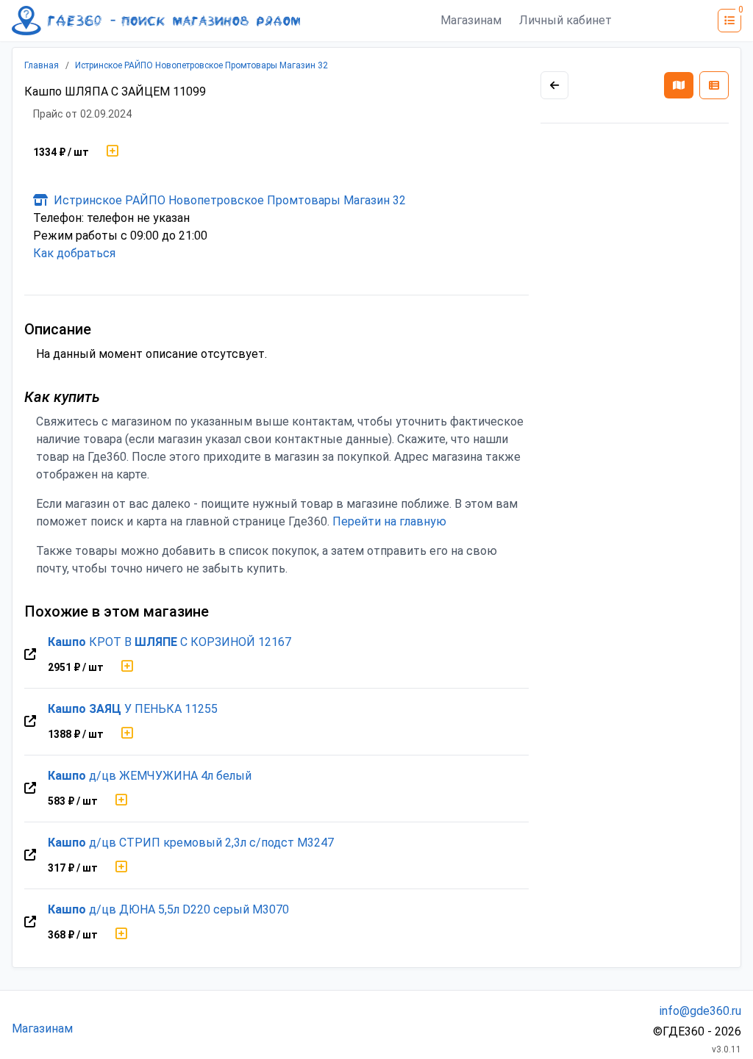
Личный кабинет (565, 20)
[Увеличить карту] (554, 85)
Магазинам (471, 20)
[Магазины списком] (714, 85)
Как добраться (74, 253)
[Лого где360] (156, 20)
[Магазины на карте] (678, 85)
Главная (41, 65)
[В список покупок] (112, 152)
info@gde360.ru (700, 1011)
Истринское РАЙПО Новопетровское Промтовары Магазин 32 (201, 65)
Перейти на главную (389, 521)
